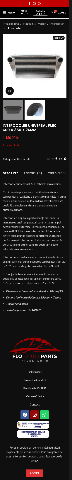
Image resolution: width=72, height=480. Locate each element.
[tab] (10, 173)
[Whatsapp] (44, 414)
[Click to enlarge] (10, 91)
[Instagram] (34, 414)
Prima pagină (11, 23)
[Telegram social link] (65, 158)
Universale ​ (14, 28)
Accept (34, 473)
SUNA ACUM (24, 12)
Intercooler (57, 23)
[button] (6, 66)
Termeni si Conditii (34, 380)
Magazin (28, 23)
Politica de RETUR (34, 388)
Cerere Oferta (40, 12)
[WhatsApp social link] (39, 3)
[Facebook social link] (29, 3)
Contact (35, 404)
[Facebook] (24, 414)
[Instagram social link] (34, 3)
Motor (42, 23)
